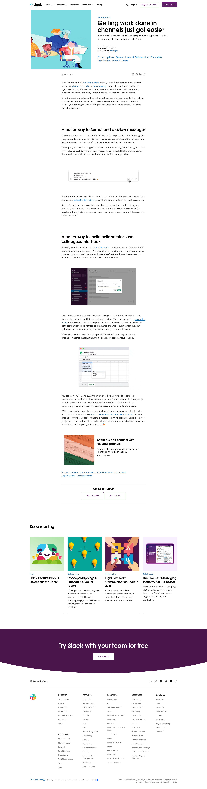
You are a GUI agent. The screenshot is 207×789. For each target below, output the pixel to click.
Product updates (106, 57)
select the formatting (84, 200)
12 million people (90, 82)
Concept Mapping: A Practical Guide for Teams (82, 582)
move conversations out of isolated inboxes (111, 414)
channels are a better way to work (89, 86)
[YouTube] (171, 681)
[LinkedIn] (140, 74)
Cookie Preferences (69, 780)
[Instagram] (156, 681)
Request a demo (149, 5)
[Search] (127, 5)
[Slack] (36, 5)
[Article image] (47, 554)
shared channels (101, 247)
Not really (114, 496)
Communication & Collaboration (132, 57)
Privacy (50, 780)
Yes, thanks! (93, 496)
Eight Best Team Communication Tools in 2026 (121, 582)
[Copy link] (144, 74)
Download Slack (36, 780)
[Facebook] (137, 74)
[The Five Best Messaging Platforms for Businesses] (160, 554)
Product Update (120, 60)
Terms (57, 780)
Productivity (104, 18)
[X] (166, 681)
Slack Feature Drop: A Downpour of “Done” (45, 580)
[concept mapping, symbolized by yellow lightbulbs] (85, 554)
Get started (169, 5)
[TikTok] (176, 681)
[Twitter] (133, 74)
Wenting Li (113, 51)
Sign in (134, 5)
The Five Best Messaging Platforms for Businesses (159, 580)
